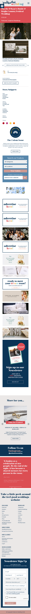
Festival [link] (5, 96)
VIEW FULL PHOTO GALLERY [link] (10, 83)
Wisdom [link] (4, 509)
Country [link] (5, 103)
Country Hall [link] (6, 104)
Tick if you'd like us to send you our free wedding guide (15, 592)
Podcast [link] (4, 517)
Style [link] (19, 517)
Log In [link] (3, 543)
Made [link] (3, 511)
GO (25, 177)
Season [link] (20, 520)
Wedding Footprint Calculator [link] (6, 523)
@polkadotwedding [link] (15, 453)
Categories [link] (20, 507)
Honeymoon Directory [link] (7, 531)
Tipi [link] (4, 105)
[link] (2, 6)
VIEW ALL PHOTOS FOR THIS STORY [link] (15, 65)
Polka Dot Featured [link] (16, 422)
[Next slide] (28, 424)
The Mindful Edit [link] (6, 520)
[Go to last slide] (2, 424)
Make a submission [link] (6, 549)
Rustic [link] (4, 98)
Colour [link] (19, 513)
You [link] (3, 513)
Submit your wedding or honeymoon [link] (7, 551)
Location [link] (20, 515)
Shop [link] (3, 518)
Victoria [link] (5, 112)
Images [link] (20, 511)
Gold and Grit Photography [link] (9, 79)
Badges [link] (4, 556)
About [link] (3, 536)
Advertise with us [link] (6, 554)
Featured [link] (4, 20)
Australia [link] (5, 110)
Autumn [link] (5, 117)
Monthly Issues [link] (21, 522)
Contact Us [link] (4, 541)
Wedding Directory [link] (6, 529)
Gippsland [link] (5, 111)
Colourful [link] (5, 94)
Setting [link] (20, 518)
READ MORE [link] (15, 151)
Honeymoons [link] (5, 515)
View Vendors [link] (15, 171)
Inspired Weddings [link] (14, 20)
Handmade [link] (5, 97)
